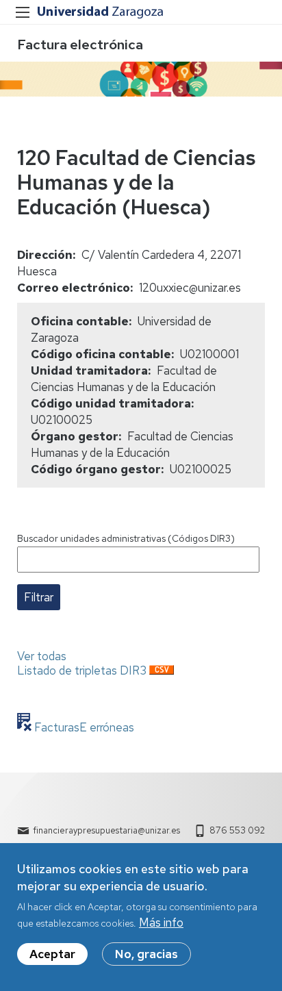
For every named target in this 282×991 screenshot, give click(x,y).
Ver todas (41, 656)
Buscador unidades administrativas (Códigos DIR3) (126, 538)
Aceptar (52, 954)
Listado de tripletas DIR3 (81, 670)
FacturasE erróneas (82, 727)
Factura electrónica (80, 44)
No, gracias (146, 954)
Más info (161, 922)
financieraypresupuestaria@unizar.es (106, 830)
